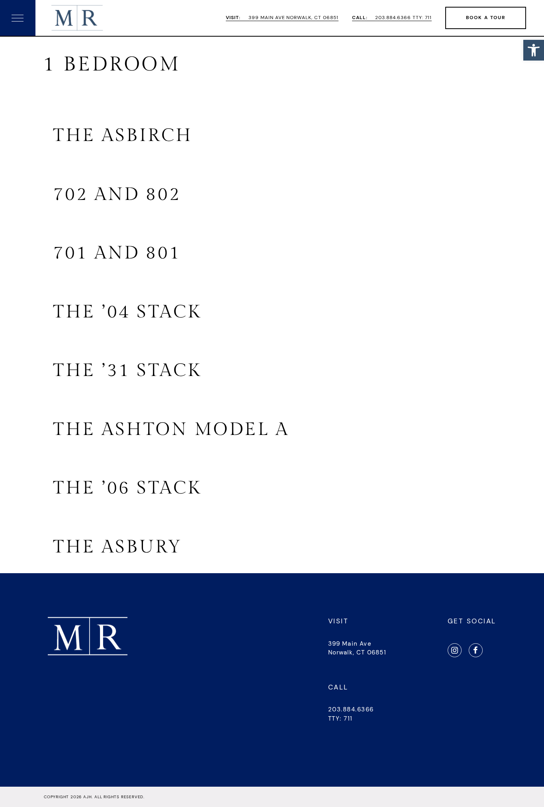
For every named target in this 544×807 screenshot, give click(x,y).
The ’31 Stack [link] (127, 370)
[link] (533, 50)
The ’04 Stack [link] (127, 312)
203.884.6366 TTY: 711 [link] (392, 18)
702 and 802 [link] (117, 194)
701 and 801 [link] (117, 253)
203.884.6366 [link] (351, 709)
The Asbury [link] (117, 547)
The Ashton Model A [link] (171, 429)
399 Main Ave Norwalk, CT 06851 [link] (282, 18)
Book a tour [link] (485, 17)
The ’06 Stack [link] (127, 488)
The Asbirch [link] (123, 135)
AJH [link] (87, 796)
